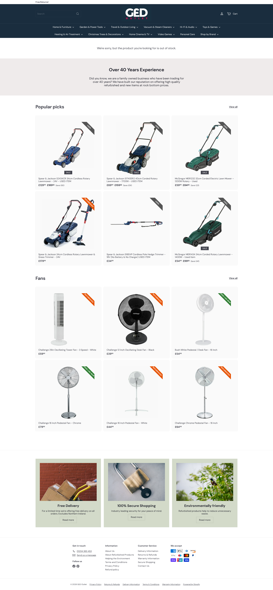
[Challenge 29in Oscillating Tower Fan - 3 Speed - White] (68, 322)
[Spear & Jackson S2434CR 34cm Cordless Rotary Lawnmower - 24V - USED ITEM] (68, 152)
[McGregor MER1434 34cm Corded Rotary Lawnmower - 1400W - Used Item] (204, 228)
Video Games (165, 34)
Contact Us (143, 565)
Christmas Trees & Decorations (104, 34)
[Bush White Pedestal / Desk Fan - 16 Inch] (204, 322)
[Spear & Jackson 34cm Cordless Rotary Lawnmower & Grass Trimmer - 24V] (68, 228)
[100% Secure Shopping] (136, 482)
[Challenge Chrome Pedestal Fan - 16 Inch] (204, 395)
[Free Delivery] (68, 482)
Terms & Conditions (151, 584)
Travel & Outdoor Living (123, 27)
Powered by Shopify (191, 584)
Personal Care (187, 34)
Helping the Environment (117, 558)
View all (233, 106)
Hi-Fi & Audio (187, 27)
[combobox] (58, 14)
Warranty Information (148, 558)
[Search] (77, 14)
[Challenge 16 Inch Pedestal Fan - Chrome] (68, 395)
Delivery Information (148, 551)
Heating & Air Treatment (67, 34)
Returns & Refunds (147, 554)
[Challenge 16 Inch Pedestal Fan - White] (136, 395)
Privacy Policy (112, 565)
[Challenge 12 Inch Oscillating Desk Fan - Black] (136, 322)
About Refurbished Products (119, 554)
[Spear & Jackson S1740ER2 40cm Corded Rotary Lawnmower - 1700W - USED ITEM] (136, 152)
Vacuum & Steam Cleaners (158, 27)
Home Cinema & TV (139, 34)
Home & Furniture (62, 27)
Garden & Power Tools (91, 27)
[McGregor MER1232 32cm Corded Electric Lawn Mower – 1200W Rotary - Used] (204, 152)
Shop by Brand (208, 34)
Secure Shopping (146, 562)
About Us (109, 551)
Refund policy (112, 569)
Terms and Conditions (116, 562)
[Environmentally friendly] (204, 482)
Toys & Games (210, 27)
